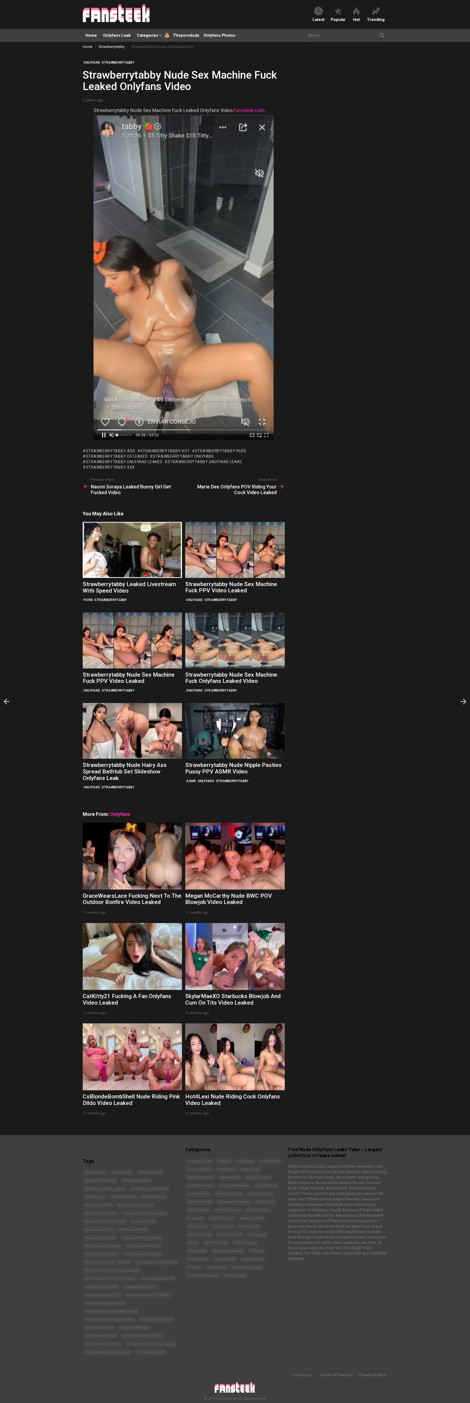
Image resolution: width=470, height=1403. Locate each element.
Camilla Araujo (202, 1186)
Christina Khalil (230, 1194)
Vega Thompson (249, 1267)
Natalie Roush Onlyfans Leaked (112, 1311)
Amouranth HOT (135, 1230)
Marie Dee (199, 1226)
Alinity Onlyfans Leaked (106, 1189)
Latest (318, 19)
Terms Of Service (336, 1375)
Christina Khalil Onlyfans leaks (111, 1279)
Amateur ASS (125, 1197)
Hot (356, 19)
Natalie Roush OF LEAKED (150, 1295)
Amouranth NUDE (102, 1238)
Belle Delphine (202, 1177)
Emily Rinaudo (229, 1210)
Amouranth (271, 1161)
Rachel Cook (246, 1243)
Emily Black (200, 1210)
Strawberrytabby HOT (165, 451)
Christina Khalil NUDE (144, 1254)
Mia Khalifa (251, 1226)
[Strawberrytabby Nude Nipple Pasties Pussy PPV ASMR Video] (235, 731)
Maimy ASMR (253, 1218)
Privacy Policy (372, 1375)
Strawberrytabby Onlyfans (183, 456)
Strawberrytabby (110, 600)
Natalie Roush (231, 1234)
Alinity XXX (96, 1197)
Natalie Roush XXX (158, 1319)
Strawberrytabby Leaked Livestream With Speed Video (129, 587)
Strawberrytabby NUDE (221, 451)
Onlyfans (194, 600)
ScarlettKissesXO (229, 1251)
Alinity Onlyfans (138, 1181)
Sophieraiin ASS (100, 1327)
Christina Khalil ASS (145, 1246)
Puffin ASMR (217, 1243)
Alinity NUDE (151, 1172)
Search (381, 36)
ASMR (191, 781)
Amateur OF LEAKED (137, 1205)
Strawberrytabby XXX (110, 467)
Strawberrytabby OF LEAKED (117, 456)
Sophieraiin (226, 1259)
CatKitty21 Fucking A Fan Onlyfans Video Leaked (127, 999)
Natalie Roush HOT (142, 1287)
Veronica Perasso (204, 1275)
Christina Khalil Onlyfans (158, 1262)
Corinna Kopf (262, 1194)
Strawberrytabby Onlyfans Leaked (124, 462)
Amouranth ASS (100, 1230)
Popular (338, 19)
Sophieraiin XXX (152, 1352)
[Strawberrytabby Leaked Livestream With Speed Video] (132, 550)
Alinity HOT (123, 1172)
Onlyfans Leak (117, 35)
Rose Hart (198, 1251)
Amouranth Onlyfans (104, 1246)
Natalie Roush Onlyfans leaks (111, 1319)
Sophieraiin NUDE (102, 1336)
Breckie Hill (231, 1177)
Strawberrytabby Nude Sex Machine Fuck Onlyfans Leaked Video (231, 678)
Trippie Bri (218, 1267)
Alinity (226, 1161)
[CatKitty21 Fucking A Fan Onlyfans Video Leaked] (132, 956)
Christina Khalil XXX (160, 1279)
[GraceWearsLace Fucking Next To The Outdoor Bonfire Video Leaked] (132, 856)
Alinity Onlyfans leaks (151, 1189)
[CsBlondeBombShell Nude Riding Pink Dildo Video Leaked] (132, 1056)
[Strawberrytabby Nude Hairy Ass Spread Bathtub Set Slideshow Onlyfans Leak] (132, 731)
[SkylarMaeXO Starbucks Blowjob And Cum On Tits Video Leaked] (235, 956)
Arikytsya (227, 1169)
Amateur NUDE (100, 1205)
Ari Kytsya (252, 1169)
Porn (88, 600)
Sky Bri (258, 1251)
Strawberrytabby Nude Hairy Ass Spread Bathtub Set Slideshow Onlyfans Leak (124, 771)
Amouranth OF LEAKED (143, 1238)
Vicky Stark (236, 1275)
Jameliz (197, 1218)
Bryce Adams (260, 1177)
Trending (376, 19)
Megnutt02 (224, 1226)
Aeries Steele (201, 1161)
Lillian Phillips (223, 1218)
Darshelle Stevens (235, 1202)
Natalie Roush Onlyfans (106, 1303)
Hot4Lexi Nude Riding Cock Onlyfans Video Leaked (232, 1099)
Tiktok (196, 1267)
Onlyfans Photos (219, 35)
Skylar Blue (199, 1259)
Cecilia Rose (267, 1186)
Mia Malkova (201, 1234)
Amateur (246, 1161)
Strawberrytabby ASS (110, 451)
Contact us (302, 1375)
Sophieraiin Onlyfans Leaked (152, 1344)
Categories (147, 35)
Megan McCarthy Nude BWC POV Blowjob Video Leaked (228, 899)
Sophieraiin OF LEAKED (144, 1336)
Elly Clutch (266, 1202)
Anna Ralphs (201, 1169)
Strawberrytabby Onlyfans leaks (205, 462)
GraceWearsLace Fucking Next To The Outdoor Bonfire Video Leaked (132, 899)
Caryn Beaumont (236, 1186)
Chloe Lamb (200, 1194)
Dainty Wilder (201, 1202)
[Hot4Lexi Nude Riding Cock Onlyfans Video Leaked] (235, 1056)
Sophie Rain (254, 1259)
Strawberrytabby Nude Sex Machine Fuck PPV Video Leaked (231, 587)
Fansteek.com (249, 110)
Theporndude (182, 35)
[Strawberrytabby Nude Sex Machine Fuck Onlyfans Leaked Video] (235, 640)
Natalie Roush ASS (103, 1287)
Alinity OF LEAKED (102, 1181)
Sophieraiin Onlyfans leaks (109, 1352)
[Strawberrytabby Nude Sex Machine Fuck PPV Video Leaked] (235, 550)
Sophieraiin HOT (136, 1327)
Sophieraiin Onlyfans (104, 1344)
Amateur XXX (145, 1221)
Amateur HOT (155, 1197)
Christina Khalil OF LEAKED (109, 1262)
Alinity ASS (96, 1172)
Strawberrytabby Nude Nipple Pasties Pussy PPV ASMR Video (233, 768)
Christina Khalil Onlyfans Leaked (113, 1270)
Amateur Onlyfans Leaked (146, 1213)
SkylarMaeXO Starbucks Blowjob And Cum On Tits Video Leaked (233, 999)
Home (91, 35)
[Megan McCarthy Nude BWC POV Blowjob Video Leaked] (235, 856)
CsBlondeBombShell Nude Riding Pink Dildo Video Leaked (131, 1099)
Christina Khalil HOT (103, 1254)
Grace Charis (260, 1210)
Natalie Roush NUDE (104, 1295)
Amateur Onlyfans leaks (106, 1221)
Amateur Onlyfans (102, 1213)
